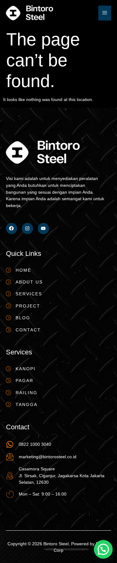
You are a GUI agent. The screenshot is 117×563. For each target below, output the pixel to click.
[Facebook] (11, 228)
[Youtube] (43, 228)
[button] (103, 549)
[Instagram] (27, 228)
